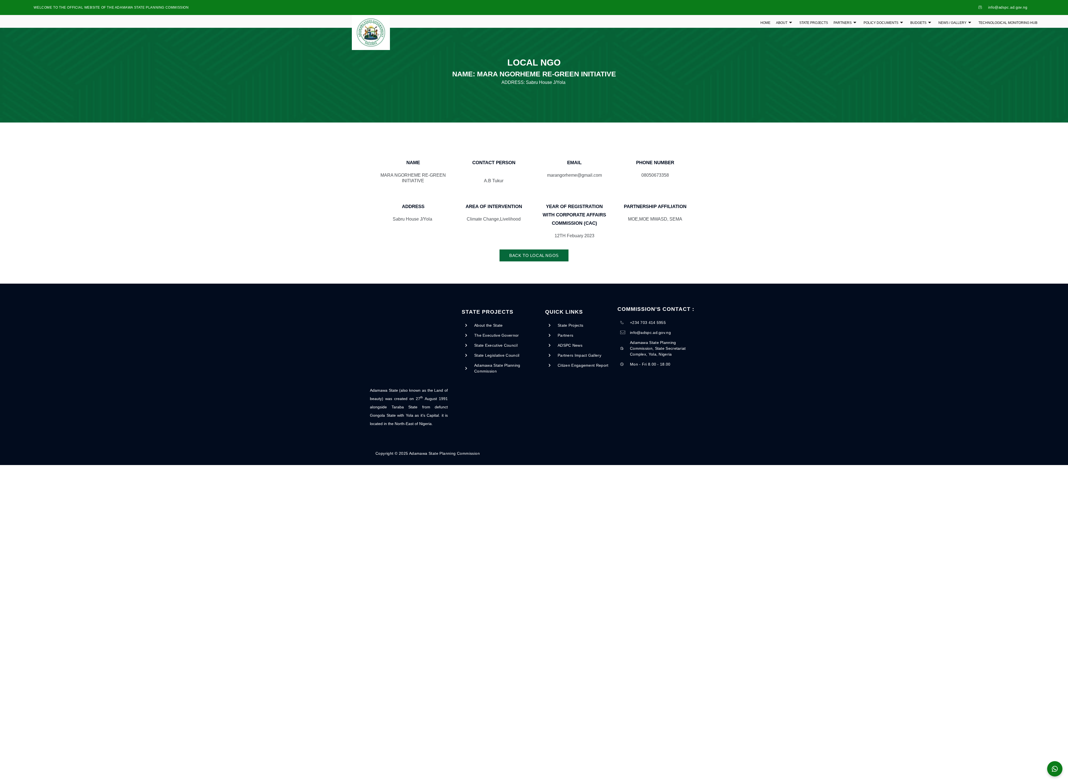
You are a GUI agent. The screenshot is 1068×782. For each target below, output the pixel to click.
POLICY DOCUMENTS (881, 23)
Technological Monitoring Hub (1007, 23)
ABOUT (781, 23)
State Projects (813, 23)
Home (765, 23)
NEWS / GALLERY (952, 23)
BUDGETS (918, 23)
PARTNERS (843, 23)
